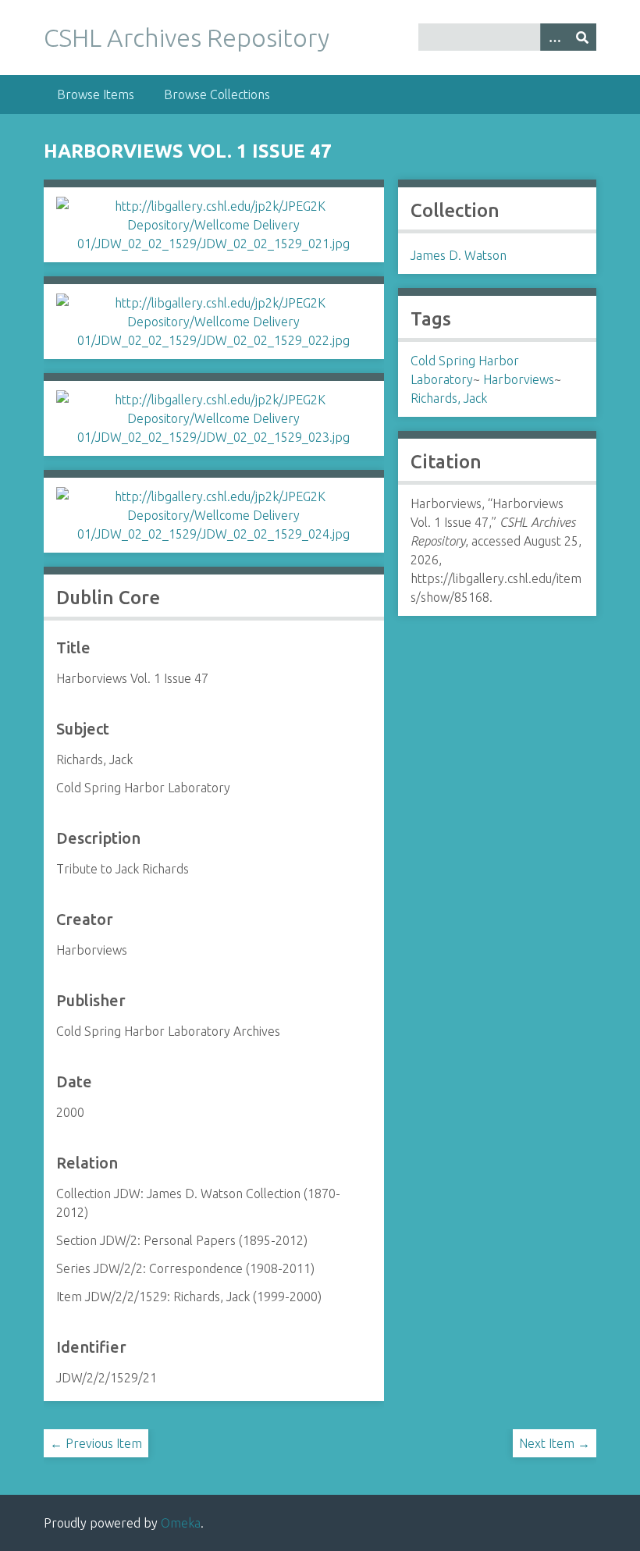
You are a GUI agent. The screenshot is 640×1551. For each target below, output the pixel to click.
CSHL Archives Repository (186, 37)
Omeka (181, 1523)
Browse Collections (217, 94)
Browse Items (95, 94)
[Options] (554, 37)
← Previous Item (96, 1443)
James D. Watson (459, 255)
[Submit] (582, 37)
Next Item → (554, 1443)
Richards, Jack (449, 398)
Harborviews (518, 379)
